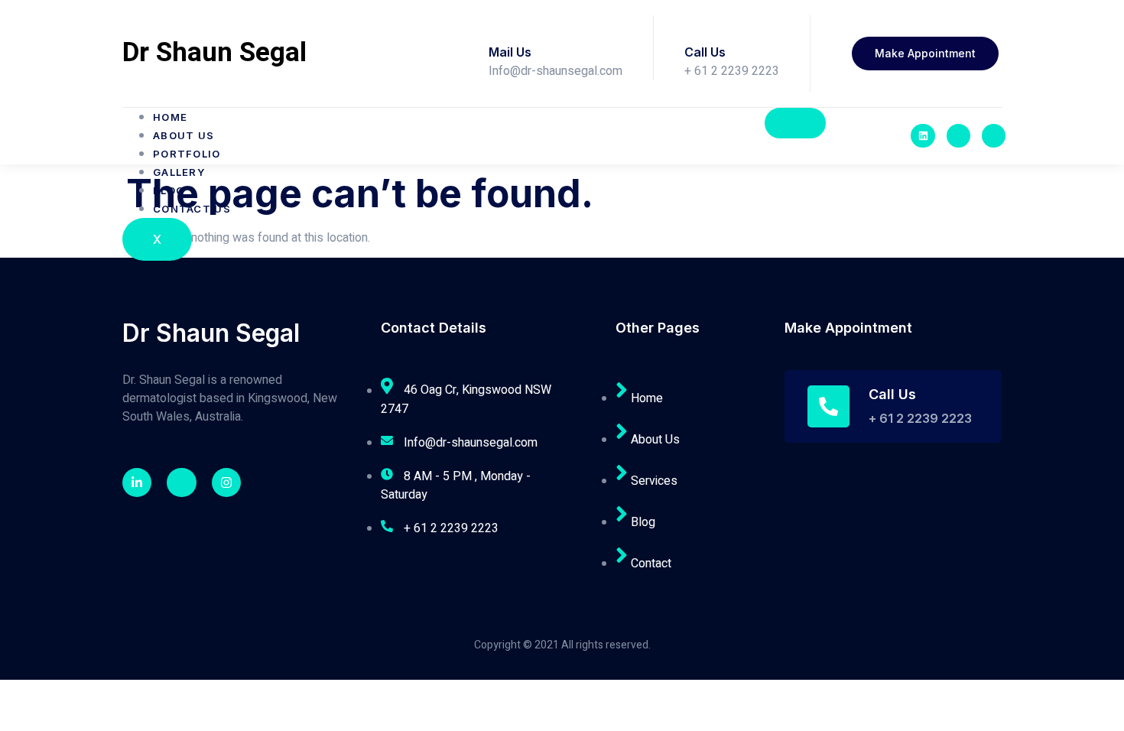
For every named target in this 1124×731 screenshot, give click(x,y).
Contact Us (192, 209)
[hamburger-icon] (795, 123)
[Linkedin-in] (136, 482)
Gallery (179, 172)
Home (170, 117)
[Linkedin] (922, 136)
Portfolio (187, 154)
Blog (168, 190)
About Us (183, 135)
